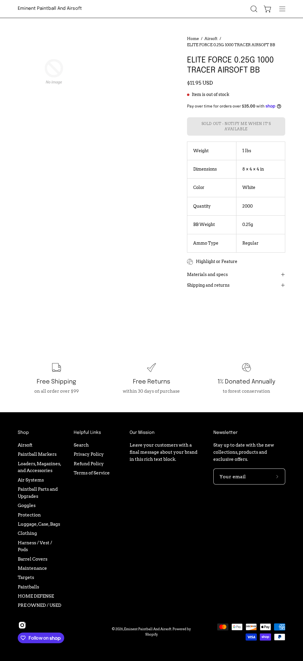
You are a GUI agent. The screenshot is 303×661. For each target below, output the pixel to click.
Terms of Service (92, 473)
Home (193, 38)
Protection (29, 515)
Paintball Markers (37, 454)
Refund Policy (89, 463)
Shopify (151, 634)
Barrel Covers (32, 559)
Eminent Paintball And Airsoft (50, 8)
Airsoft (210, 38)
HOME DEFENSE (36, 596)
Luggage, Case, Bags (39, 524)
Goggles (27, 505)
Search (81, 445)
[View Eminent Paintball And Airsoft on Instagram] (22, 625)
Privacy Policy (89, 454)
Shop (23, 432)
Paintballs (28, 587)
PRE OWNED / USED (39, 605)
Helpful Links (87, 432)
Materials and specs (207, 274)
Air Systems (31, 480)
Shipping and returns (208, 285)
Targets (26, 577)
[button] (253, 9)
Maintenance (32, 568)
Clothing (27, 533)
